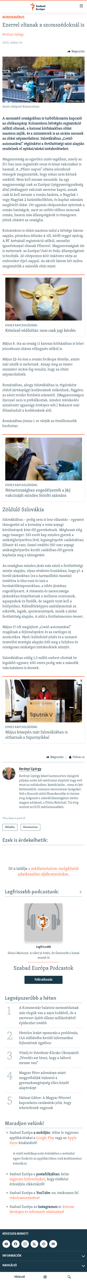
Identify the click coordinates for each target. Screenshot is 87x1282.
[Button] (76, 51)
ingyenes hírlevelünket (27, 1179)
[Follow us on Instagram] (25, 1244)
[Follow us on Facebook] (15, 1244)
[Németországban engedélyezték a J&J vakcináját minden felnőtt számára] (43, 459)
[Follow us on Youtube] (6, 1244)
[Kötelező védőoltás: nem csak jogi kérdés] (43, 299)
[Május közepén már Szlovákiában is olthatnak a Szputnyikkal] (43, 700)
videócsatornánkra (24, 1198)
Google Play (45, 1138)
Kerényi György (13, 34)
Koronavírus (13, 17)
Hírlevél (19, 1277)
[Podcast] (44, 1244)
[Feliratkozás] (53, 1244)
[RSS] (34, 1244)
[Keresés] (69, 1277)
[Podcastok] (45, 1277)
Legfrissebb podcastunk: (32, 892)
